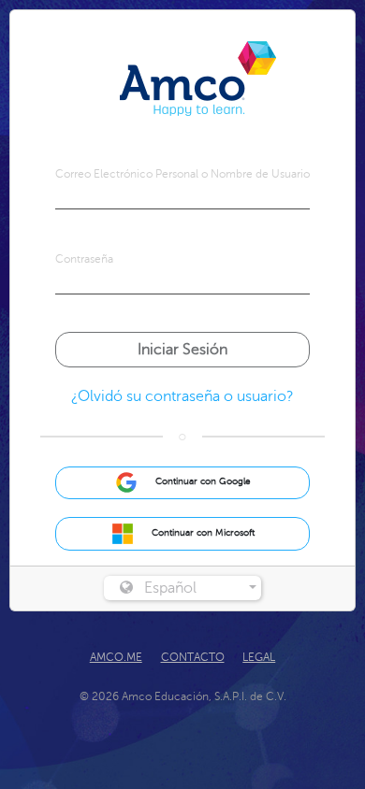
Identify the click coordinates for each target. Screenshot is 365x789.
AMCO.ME (116, 657)
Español (170, 588)
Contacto (193, 657)
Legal (258, 657)
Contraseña (84, 258)
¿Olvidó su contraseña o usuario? (182, 396)
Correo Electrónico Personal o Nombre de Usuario (182, 173)
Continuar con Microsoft (202, 533)
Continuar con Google (202, 482)
